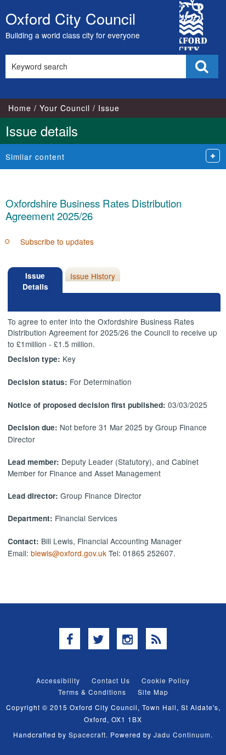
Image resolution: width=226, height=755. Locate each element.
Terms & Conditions (92, 691)
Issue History (92, 275)
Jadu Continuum (182, 734)
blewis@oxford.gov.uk (68, 552)
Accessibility (58, 680)
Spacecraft (87, 734)
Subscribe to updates (57, 241)
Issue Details (35, 281)
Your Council (64, 107)
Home (19, 107)
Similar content (35, 156)
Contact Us (111, 680)
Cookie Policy (166, 680)
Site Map (153, 691)
